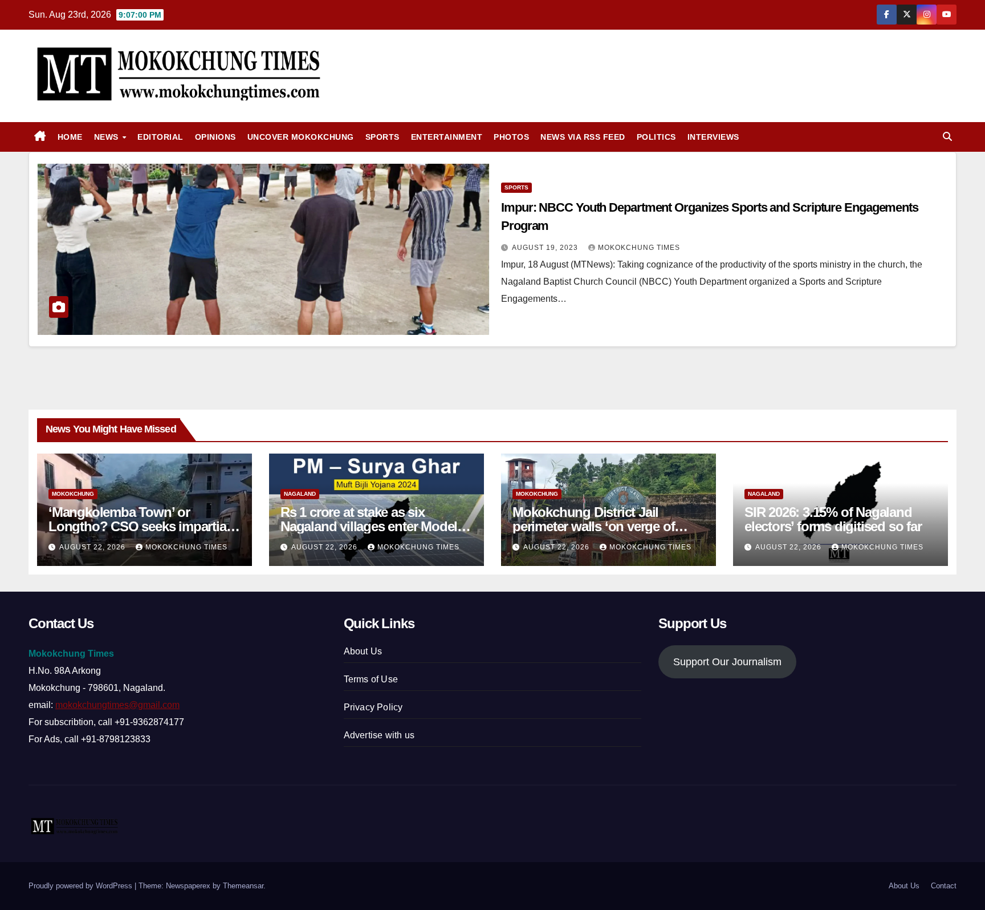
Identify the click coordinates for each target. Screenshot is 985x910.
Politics (656, 136)
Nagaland (300, 494)
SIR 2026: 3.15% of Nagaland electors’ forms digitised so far (833, 519)
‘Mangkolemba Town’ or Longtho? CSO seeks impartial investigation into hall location (138, 526)
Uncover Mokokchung (300, 136)
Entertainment (447, 136)
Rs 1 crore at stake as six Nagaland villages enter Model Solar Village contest (368, 526)
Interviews (713, 136)
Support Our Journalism (727, 662)
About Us (363, 651)
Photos (511, 136)
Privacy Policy (373, 707)
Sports (382, 136)
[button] (947, 136)
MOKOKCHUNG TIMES (639, 248)
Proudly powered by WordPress (82, 885)
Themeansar (243, 885)
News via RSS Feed (582, 136)
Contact (943, 885)
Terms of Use (371, 679)
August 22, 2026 (93, 547)
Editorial (160, 136)
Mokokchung (73, 494)
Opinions (215, 136)
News (107, 136)
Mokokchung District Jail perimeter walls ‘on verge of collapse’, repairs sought (593, 526)
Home (70, 136)
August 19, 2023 (546, 248)
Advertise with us (379, 735)
